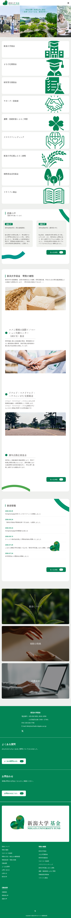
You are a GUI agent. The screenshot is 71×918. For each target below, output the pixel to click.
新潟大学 (4, 876)
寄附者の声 (5, 895)
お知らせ (4, 873)
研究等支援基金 (43, 857)
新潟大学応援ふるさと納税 (46, 868)
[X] (22, 731)
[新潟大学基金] (11, 2)
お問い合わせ (6, 870)
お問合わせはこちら (10, 793)
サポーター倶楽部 (7, 853)
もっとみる (54, 252)
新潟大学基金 (42, 851)
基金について (6, 846)
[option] (18, 233)
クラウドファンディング (46, 864)
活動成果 (4, 863)
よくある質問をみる (10, 761)
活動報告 (4, 892)
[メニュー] (68, 3)
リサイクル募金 (43, 878)
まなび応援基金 (43, 854)
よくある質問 (6, 866)
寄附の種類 (5, 850)
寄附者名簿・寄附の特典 (9, 860)
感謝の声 (4, 898)
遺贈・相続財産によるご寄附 (47, 871)
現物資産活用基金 (44, 874)
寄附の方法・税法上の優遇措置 (11, 856)
